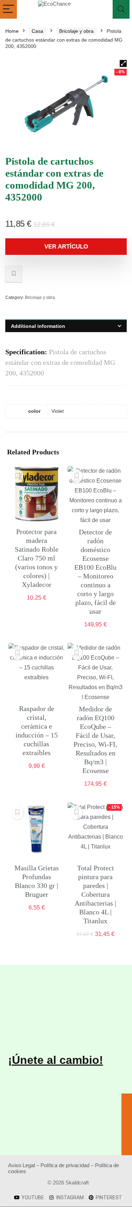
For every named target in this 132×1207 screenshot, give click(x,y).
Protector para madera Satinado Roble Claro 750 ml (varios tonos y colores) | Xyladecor (36, 558)
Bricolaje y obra (76, 31)
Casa (37, 31)
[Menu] (8, 9)
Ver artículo (66, 246)
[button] (123, 63)
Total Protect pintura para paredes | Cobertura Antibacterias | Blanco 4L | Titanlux (95, 894)
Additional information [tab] (38, 326)
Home (12, 31)
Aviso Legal (21, 1165)
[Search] (121, 9)
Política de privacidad (64, 1165)
